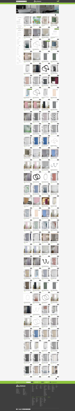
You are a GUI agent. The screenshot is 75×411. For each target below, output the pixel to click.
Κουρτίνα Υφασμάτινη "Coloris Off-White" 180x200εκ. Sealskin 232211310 (54, 363)
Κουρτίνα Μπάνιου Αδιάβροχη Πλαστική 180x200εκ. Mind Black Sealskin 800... (36, 86)
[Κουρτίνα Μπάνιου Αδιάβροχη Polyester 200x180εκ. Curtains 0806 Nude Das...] (36, 165)
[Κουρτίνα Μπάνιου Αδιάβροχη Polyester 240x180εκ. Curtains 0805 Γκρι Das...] (27, 321)
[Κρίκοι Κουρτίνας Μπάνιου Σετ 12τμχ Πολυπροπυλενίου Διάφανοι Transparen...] (45, 177)
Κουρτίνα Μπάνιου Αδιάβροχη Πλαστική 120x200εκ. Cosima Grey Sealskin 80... (54, 291)
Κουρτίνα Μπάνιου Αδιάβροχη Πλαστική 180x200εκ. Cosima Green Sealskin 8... (54, 62)
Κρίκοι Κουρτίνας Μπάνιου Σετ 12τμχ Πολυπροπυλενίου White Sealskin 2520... (36, 327)
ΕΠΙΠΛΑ (35, 3)
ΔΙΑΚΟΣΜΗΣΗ (23, 3)
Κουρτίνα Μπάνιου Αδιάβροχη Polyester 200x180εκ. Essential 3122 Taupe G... (27, 62)
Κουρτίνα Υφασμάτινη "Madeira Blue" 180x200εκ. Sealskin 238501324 (45, 146)
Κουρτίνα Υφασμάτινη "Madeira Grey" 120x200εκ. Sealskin (36, 362)
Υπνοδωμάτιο (37, 385)
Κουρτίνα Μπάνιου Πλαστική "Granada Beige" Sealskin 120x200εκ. (54, 339)
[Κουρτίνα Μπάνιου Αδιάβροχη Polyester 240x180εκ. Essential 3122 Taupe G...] (45, 237)
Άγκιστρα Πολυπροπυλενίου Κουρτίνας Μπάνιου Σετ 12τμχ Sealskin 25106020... (36, 98)
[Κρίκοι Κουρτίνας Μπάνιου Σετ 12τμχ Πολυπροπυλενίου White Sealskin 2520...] (36, 321)
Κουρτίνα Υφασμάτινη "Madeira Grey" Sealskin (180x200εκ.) (45, 49)
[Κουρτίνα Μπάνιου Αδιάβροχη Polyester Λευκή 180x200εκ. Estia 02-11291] (54, 189)
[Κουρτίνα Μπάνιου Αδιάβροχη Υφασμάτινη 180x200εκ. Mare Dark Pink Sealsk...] (54, 261)
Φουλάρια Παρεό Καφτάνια (41, 405)
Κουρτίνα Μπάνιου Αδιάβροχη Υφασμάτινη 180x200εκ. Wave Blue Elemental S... (45, 279)
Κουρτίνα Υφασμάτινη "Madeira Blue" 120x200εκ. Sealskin (36, 145)
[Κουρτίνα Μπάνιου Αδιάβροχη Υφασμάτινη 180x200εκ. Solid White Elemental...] (27, 68)
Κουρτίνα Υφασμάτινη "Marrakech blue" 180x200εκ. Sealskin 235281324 (45, 375)
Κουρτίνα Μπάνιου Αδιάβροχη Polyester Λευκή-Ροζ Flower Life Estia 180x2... (36, 206)
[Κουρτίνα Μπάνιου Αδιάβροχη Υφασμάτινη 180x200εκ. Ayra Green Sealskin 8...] (36, 225)
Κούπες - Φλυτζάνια (45, 387)
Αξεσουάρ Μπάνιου (18, 22)
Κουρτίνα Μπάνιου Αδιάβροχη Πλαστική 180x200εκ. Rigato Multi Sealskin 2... (27, 279)
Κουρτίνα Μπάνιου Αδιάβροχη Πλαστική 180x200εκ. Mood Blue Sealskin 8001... (45, 122)
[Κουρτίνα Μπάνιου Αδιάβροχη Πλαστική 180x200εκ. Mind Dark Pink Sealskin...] (54, 177)
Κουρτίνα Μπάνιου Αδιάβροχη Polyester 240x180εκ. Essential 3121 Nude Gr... (36, 110)
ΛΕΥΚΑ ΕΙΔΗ (20, 3)
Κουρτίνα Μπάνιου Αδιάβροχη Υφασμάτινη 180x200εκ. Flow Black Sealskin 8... (27, 25)
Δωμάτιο (32, 389)
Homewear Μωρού (33, 390)
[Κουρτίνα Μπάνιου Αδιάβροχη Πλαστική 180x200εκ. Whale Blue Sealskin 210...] (36, 189)
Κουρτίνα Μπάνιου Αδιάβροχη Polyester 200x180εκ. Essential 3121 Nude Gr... (27, 110)
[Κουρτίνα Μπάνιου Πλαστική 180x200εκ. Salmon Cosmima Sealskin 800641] (54, 92)
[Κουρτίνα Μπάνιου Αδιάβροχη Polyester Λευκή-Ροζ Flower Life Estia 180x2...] (36, 201)
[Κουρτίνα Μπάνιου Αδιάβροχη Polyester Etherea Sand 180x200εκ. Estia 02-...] (45, 32)
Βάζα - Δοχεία (45, 393)
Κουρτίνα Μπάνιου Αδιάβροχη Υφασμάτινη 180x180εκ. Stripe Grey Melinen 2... (27, 267)
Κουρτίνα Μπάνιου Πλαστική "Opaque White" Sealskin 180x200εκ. (45, 351)
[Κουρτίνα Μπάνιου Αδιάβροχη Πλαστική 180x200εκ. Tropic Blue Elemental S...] (36, 273)
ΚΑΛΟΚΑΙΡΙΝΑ (49, 3)
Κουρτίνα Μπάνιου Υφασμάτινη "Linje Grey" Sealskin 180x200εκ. (54, 350)
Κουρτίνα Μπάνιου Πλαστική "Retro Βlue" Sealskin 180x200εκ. (27, 218)
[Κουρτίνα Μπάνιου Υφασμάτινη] (27, 141)
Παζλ (44, 401)
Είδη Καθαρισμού (33, 401)
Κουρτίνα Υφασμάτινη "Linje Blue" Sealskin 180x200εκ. (27, 242)
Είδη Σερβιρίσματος (45, 391)
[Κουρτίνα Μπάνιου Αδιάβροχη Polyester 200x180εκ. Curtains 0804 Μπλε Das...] (36, 249)
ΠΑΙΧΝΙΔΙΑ (52, 3)
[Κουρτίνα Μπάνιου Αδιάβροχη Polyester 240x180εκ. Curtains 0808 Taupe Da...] (54, 297)
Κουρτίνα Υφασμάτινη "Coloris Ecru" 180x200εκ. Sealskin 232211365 (36, 375)
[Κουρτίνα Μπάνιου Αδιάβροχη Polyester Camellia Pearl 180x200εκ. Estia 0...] (45, 249)
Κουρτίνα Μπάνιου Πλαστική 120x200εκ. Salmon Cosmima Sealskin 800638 (36, 218)
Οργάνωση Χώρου (33, 398)
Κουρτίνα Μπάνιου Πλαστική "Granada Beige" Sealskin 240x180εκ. (45, 339)
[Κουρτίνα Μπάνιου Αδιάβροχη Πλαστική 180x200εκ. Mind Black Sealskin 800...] (36, 80)
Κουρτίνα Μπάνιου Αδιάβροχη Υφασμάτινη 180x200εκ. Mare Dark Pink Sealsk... (54, 267)
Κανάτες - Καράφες (45, 394)
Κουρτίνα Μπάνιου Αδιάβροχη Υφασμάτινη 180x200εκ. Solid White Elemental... (27, 74)
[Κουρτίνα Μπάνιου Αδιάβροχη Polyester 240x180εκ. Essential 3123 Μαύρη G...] (54, 237)
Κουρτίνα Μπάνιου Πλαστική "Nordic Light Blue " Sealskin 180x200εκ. (54, 134)
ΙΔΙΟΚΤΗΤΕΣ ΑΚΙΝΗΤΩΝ (56, 3)
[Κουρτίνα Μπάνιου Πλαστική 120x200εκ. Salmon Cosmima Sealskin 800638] (36, 213)
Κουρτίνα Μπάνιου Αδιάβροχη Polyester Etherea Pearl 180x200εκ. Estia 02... (36, 62)
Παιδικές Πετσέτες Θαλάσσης (41, 401)
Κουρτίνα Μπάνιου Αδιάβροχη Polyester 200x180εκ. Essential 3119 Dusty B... (45, 218)
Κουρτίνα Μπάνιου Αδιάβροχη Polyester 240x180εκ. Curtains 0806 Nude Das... (27, 230)
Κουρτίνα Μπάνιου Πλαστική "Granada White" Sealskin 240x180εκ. (45, 327)
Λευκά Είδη (37, 398)
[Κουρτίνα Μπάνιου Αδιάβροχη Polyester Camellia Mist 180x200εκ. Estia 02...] (45, 165)
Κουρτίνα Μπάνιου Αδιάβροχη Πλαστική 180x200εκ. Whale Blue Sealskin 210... (36, 194)
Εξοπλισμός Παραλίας (41, 402)
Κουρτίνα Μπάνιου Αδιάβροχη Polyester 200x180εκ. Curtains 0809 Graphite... (45, 110)
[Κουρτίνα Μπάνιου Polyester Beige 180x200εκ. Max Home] (27, 200)
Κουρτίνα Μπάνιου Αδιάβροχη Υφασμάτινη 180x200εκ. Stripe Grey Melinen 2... (27, 182)
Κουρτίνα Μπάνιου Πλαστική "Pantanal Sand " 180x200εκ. (54, 206)
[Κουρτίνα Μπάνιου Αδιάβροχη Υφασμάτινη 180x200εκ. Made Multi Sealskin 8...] (45, 309)
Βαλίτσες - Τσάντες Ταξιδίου (33, 403)
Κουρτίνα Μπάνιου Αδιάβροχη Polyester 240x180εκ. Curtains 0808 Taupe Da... (54, 303)
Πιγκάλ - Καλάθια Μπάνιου (49, 388)
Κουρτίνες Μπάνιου (48, 385)
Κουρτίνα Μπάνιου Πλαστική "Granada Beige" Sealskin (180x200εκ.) (54, 375)
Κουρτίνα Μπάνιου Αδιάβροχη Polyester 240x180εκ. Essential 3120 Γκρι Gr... (36, 38)
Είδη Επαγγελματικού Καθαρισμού (37, 400)
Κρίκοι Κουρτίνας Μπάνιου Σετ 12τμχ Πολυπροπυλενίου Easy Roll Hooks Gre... (54, 170)
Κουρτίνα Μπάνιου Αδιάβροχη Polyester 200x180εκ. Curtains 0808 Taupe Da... (27, 170)
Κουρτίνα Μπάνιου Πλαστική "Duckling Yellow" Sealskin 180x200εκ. (27, 351)
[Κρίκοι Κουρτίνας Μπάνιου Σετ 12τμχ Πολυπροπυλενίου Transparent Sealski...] (45, 297)
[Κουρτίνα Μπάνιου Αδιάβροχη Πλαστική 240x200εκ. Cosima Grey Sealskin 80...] (45, 56)
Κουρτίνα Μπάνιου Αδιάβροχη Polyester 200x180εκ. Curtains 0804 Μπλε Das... (36, 254)
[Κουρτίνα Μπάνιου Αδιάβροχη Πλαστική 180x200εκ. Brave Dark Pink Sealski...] (27, 80)
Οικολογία (52, 390)
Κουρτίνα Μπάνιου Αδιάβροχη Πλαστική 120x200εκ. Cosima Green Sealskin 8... (45, 291)
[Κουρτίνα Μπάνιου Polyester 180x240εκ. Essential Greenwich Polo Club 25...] (45, 201)
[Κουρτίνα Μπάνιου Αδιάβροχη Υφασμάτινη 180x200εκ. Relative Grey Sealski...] (36, 129)
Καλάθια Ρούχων (49, 389)
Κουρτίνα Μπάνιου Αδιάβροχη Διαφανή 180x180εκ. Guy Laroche (36, 157)
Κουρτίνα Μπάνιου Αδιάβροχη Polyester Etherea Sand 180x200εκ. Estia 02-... (45, 38)
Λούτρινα (44, 402)
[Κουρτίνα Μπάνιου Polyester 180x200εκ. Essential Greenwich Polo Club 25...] (54, 80)
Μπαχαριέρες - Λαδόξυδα (45, 390)
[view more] (30, 27)
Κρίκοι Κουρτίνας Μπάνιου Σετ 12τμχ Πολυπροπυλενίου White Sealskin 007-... (27, 303)
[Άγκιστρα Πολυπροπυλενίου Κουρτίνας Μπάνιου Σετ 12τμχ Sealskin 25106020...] (36, 92)
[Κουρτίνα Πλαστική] (36, 20)
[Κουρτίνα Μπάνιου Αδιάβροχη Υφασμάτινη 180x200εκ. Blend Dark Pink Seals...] (36, 297)
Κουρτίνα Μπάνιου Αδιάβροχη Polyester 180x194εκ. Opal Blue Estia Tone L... (54, 50)
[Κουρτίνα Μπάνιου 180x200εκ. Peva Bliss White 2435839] (54, 32)
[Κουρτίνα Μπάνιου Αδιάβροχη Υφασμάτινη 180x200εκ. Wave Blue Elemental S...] (45, 273)
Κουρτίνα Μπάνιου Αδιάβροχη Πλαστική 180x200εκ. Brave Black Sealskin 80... (36, 122)
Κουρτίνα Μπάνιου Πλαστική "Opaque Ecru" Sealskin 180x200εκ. (36, 350)
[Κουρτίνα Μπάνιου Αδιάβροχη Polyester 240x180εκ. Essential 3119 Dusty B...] (54, 153)
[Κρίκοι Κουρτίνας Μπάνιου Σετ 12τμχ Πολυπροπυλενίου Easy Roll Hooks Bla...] (45, 261)
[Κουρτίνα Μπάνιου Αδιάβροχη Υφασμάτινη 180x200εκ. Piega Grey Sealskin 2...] (54, 309)
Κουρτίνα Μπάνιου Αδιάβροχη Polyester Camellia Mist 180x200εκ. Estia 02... (45, 170)
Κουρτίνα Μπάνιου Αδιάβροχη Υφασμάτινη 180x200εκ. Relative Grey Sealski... (36, 134)
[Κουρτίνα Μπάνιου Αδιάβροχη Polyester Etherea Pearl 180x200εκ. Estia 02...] (36, 56)
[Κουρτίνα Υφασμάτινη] (45, 20)
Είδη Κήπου (53, 388)
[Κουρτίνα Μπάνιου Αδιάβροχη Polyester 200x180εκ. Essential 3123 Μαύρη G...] (27, 32)
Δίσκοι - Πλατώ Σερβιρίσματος (45, 392)
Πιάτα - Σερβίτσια (45, 385)
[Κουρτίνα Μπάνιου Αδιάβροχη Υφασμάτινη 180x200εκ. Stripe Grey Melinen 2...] (27, 177)
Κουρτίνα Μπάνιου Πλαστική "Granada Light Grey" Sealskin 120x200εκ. (27, 339)
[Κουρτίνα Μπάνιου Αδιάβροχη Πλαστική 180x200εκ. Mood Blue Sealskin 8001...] (45, 117)
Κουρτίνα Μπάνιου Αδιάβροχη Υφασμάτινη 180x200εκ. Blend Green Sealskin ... (27, 50)
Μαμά (32, 388)
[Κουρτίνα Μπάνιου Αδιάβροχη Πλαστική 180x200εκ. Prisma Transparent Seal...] (27, 129)
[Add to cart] (31, 27)
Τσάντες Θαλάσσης (41, 400)
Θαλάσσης (37, 388)
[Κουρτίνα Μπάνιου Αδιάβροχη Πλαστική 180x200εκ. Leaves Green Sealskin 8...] (27, 189)
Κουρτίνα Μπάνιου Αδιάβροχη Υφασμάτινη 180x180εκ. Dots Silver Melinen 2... (27, 122)
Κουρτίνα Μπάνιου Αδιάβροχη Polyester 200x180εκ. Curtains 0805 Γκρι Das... (54, 218)
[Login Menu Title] (57, 1)
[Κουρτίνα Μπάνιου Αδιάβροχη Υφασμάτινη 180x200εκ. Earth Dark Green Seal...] (45, 225)
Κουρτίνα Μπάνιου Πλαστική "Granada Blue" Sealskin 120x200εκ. (36, 338)
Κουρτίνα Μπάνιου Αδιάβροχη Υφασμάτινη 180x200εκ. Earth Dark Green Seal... (45, 230)
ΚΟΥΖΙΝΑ (26, 3)
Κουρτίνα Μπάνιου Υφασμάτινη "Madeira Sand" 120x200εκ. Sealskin (27, 290)
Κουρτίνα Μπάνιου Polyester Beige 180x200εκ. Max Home (27, 206)
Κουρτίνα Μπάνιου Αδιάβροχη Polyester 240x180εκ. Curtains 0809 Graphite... (36, 291)
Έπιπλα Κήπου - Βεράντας (53, 386)
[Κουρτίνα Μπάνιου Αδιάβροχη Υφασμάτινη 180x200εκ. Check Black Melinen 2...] (36, 68)
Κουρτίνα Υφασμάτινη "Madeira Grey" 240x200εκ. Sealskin (27, 362)
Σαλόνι (40, 385)
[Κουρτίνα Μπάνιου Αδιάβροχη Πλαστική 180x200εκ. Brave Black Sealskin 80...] (36, 117)
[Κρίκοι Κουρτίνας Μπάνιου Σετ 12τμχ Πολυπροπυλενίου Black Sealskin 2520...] (36, 177)
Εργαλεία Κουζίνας (45, 389)
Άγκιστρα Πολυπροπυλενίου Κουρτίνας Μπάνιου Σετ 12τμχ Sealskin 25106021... (36, 50)
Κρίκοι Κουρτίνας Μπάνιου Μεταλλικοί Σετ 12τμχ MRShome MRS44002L (54, 146)
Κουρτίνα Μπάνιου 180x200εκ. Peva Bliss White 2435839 (54, 37)
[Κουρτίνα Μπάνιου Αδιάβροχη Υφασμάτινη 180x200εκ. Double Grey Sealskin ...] (45, 80)
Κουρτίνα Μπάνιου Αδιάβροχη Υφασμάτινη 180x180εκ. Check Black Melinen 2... (27, 315)
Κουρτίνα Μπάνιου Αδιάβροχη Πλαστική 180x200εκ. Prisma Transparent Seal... (27, 134)
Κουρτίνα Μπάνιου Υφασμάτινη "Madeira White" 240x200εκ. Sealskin (27, 146)
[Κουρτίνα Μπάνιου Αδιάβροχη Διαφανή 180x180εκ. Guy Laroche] (36, 153)
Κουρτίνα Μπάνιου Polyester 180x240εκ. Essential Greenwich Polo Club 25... (45, 206)
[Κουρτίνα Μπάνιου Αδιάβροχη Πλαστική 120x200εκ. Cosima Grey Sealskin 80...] (54, 285)
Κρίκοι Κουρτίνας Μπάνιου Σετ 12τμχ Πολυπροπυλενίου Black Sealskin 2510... (45, 74)
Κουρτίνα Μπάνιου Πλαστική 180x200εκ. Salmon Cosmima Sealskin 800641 (54, 98)
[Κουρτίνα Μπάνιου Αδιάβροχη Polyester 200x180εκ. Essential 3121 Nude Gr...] (27, 105)
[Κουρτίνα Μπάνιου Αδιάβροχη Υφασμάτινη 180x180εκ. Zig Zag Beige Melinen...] (54, 249)
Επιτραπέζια (45, 400)
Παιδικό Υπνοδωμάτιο (41, 387)
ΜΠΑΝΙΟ (28, 3)
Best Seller (33, 391)
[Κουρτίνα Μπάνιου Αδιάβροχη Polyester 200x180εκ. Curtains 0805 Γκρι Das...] (54, 213)
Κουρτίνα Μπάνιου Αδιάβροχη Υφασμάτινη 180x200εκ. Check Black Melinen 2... (36, 74)
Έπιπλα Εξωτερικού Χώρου (37, 401)
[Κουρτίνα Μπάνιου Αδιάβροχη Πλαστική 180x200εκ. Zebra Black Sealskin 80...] (54, 68)
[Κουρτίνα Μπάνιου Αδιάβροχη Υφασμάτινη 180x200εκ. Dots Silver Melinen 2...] (36, 261)
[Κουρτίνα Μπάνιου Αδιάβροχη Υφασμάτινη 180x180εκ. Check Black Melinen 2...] (27, 309)
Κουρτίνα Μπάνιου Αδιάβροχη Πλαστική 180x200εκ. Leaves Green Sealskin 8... (27, 194)
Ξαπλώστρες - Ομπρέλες (53, 391)
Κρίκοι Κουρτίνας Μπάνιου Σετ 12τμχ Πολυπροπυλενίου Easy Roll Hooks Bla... (45, 267)
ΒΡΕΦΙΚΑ (17, 3)
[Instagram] (43, 382)
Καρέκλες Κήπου (53, 387)
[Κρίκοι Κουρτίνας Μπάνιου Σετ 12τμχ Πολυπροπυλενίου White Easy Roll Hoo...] (36, 309)
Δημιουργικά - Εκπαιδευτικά (45, 399)
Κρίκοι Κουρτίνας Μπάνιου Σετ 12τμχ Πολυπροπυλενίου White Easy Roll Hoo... (36, 315)
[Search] (26, 1)
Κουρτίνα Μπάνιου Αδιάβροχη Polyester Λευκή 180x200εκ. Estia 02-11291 (54, 194)
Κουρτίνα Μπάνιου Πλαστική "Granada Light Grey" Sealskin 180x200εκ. (54, 327)
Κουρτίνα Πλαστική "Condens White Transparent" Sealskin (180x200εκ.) (36, 242)
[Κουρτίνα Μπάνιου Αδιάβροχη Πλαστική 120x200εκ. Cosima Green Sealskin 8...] (45, 285)
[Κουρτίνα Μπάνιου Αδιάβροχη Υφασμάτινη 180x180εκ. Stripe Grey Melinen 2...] (27, 261)
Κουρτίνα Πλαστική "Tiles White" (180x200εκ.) (45, 97)
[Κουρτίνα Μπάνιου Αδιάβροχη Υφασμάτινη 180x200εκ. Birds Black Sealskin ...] (54, 117)
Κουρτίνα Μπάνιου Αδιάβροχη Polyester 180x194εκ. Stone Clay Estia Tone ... (27, 158)
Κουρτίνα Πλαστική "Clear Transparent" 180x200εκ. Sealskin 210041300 (36, 25)
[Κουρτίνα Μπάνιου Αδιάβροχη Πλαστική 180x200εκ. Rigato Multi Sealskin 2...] (27, 273)
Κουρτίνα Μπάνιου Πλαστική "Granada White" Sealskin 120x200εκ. (54, 279)
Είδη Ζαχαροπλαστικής (45, 388)
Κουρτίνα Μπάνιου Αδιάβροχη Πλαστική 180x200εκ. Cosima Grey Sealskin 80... (54, 110)
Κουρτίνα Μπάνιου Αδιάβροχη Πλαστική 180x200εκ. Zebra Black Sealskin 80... (54, 74)
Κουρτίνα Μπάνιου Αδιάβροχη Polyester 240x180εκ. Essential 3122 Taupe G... (45, 242)
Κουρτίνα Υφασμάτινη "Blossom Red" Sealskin (45, 25)
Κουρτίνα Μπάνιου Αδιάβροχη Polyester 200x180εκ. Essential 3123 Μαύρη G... (27, 38)
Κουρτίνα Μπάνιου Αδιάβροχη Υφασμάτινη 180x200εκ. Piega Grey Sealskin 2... (54, 315)
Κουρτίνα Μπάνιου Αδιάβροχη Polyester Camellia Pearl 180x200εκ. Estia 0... (45, 254)
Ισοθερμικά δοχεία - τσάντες (33, 399)
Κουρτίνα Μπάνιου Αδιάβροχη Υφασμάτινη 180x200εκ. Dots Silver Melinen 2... (36, 267)
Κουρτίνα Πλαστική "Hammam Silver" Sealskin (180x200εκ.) (45, 362)
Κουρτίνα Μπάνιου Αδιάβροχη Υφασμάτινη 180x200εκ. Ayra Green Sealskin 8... (36, 230)
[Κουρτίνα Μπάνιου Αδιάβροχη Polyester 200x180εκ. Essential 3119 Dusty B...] (45, 213)
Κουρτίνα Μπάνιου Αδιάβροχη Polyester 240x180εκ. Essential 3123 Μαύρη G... (54, 242)
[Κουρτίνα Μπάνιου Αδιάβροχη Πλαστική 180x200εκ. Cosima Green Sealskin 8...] (54, 56)
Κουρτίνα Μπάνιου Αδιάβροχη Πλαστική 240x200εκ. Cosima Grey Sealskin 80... (45, 62)
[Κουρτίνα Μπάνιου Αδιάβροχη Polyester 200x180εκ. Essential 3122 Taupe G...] (27, 56)
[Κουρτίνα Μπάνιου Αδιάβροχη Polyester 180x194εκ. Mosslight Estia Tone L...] (54, 20)
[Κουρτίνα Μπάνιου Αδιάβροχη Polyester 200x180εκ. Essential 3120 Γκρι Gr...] (45, 153)
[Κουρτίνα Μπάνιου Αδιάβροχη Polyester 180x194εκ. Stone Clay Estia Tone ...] (27, 153)
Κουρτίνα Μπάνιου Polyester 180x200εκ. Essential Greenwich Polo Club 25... (54, 86)
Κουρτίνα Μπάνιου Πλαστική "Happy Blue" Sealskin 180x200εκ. (27, 97)
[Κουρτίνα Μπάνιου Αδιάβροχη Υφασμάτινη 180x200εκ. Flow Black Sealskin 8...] (27, 20)
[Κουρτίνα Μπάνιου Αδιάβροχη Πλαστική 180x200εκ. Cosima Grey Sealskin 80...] (54, 105)
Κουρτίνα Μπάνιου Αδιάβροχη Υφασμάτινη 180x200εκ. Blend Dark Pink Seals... (36, 303)
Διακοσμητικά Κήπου (53, 389)
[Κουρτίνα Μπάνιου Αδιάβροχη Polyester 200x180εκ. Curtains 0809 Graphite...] (45, 105)
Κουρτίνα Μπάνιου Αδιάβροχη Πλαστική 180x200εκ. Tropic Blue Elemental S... (36, 279)
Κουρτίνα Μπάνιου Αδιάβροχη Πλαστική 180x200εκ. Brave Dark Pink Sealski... (27, 86)
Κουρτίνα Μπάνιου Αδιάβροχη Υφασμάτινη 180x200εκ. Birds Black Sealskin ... (54, 122)
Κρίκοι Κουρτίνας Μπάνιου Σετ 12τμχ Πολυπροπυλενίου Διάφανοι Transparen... (45, 182)
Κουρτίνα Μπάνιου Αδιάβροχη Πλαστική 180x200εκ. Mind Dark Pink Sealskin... (54, 182)
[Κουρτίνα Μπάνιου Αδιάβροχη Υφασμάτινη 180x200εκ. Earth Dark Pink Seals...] (54, 225)
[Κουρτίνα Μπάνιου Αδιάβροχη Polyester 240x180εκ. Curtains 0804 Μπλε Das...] (27, 249)
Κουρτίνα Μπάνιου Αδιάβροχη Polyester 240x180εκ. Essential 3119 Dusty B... (54, 158)
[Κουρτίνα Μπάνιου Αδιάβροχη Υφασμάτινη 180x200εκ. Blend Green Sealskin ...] (27, 44)
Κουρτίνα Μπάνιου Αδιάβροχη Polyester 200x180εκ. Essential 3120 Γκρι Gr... (45, 158)
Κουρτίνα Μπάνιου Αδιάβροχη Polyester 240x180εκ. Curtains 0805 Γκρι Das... (27, 327)
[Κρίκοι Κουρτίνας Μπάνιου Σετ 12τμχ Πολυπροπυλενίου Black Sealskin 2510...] (45, 68)
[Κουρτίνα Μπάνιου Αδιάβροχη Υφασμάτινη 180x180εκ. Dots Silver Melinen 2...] (27, 117)
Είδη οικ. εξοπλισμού (33, 400)
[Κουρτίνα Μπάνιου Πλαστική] (27, 92)
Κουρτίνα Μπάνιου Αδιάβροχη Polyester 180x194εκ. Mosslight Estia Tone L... (54, 25)
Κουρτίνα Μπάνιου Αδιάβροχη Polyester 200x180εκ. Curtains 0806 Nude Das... (36, 170)
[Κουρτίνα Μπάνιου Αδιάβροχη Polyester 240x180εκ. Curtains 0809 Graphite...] (36, 285)
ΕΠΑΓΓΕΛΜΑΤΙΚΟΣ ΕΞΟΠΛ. (43, 3)
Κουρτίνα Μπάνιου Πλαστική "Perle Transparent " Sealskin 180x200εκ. (45, 133)
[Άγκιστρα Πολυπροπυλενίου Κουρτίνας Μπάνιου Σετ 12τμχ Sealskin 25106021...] (36, 44)
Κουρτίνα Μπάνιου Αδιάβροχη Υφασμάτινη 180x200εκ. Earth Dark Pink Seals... (54, 230)
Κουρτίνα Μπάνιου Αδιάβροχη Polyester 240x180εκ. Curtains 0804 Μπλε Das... (27, 254)
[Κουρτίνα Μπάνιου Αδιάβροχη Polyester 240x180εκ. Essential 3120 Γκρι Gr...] (36, 32)
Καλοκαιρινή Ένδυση (41, 404)
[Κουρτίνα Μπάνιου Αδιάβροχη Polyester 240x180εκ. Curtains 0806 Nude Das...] (27, 225)
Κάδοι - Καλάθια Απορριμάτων (33, 402)
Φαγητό (32, 385)
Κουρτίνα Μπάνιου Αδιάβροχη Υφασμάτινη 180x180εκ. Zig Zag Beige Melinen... (54, 254)
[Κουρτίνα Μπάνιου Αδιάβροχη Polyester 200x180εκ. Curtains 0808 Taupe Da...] (27, 165)
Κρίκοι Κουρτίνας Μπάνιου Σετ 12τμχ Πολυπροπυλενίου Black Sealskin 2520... (36, 182)
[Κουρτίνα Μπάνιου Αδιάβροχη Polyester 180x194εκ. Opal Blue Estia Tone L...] (54, 44)
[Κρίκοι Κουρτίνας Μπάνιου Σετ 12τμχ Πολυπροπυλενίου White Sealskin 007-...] (27, 297)
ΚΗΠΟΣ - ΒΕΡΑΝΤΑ (32, 3)
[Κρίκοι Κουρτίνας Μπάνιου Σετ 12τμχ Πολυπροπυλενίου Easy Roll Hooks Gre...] (54, 165)
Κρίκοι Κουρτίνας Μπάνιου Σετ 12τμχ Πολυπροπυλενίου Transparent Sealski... (45, 303)
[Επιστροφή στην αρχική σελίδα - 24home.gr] (37, 1)
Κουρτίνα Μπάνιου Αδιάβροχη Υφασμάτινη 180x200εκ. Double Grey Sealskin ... (45, 86)
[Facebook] (41, 382)
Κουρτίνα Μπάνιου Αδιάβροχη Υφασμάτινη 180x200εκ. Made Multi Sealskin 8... (45, 315)
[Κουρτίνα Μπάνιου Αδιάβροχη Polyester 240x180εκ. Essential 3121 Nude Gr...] (36, 105)
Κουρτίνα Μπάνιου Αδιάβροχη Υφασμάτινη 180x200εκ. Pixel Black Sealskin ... (45, 194)
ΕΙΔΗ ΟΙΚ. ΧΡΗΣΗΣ (38, 3)
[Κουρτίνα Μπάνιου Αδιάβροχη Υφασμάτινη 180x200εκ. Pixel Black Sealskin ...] (45, 189)
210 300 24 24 (54, 382)
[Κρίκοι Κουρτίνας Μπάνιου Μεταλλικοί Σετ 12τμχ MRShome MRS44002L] (54, 141)
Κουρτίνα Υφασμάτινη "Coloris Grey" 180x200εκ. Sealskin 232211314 (27, 375)
